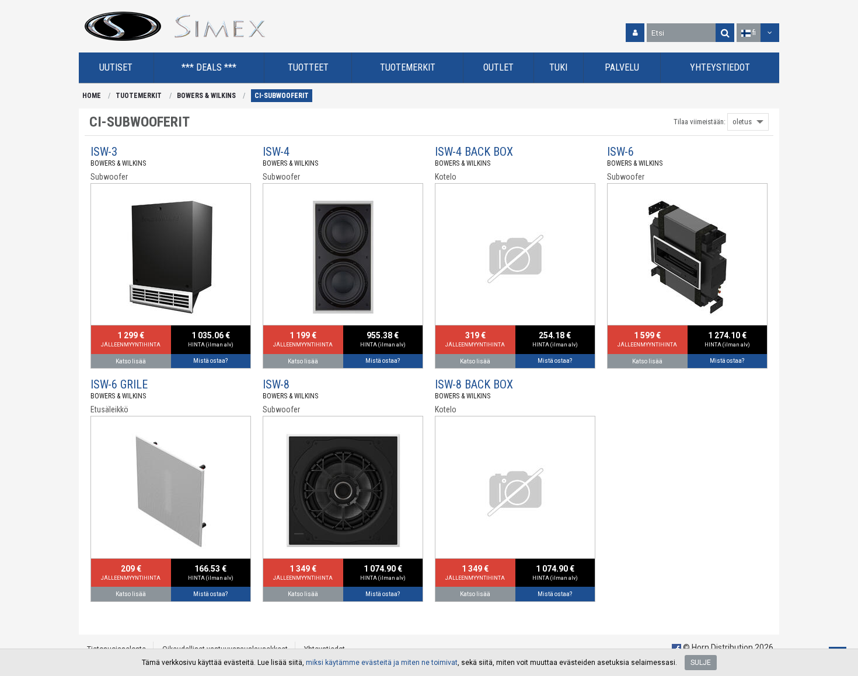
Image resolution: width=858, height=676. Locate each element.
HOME (91, 96)
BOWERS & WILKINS (206, 96)
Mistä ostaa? (210, 361)
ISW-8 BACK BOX (474, 384)
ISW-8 (276, 384)
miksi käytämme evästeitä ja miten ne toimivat (382, 663)
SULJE (700, 663)
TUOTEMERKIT (139, 96)
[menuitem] (116, 67)
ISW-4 (276, 152)
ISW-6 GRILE (119, 384)
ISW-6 (620, 152)
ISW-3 (103, 152)
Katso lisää (131, 361)
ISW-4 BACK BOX (474, 152)
